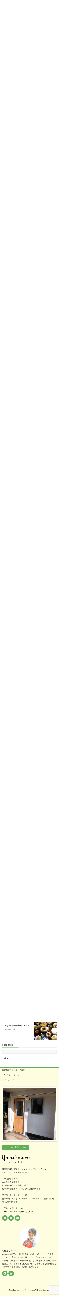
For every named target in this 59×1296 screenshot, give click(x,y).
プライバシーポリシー (11, 1075)
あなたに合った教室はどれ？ (17, 1025)
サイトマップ (8, 1080)
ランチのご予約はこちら (15, 1147)
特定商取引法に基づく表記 (13, 1070)
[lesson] (45, 1028)
